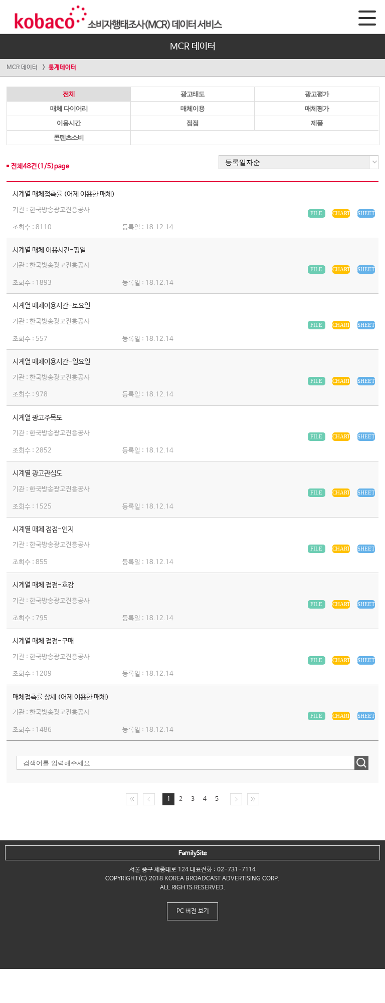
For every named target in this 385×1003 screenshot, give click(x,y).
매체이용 (192, 108)
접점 (192, 123)
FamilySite (192, 853)
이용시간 (69, 123)
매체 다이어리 (69, 108)
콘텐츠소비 (69, 137)
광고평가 (317, 94)
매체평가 (317, 108)
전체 (69, 94)
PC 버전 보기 (192, 911)
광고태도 (192, 94)
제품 (317, 123)
